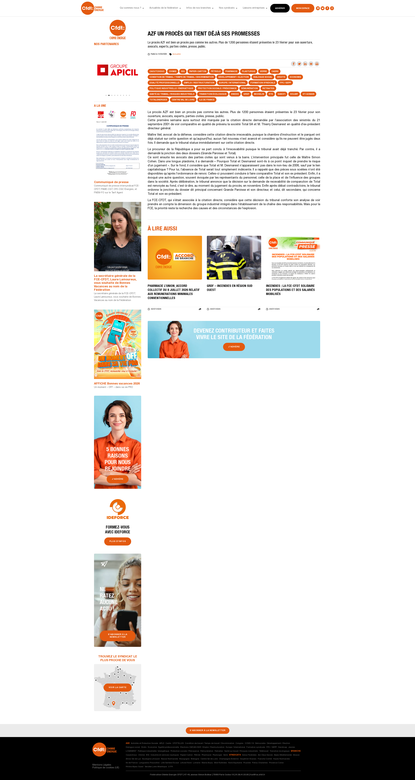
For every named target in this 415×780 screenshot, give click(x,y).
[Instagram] (332, 8)
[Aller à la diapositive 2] (108, 95)
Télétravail (263, 751)
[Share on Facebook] (293, 63)
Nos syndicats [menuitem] (227, 8)
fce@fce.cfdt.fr (257, 775)
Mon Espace (302, 8)
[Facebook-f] (327, 8)
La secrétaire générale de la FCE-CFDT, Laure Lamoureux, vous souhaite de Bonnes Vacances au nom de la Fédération (115, 283)
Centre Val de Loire (183, 100)
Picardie (247, 763)
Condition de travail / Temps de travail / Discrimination (182, 77)
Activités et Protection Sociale (144, 743)
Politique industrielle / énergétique (171, 89)
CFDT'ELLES (178, 743)
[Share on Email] (311, 63)
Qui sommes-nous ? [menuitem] (130, 8)
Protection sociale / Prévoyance (217, 89)
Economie (295, 77)
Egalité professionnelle (164, 83)
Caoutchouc (157, 71)
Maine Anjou (207, 763)
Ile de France (206, 100)
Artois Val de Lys (133, 759)
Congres (239, 743)
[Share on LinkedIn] (305, 63)
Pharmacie (231, 71)
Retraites (268, 89)
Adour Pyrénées (249, 755)
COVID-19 (249, 743)
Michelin (259, 94)
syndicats (235, 755)
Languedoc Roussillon (149, 763)
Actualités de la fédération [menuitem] (163, 8)
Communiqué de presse (111, 182)
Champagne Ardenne (229, 759)
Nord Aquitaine (235, 763)
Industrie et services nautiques (165, 755)
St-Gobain (308, 94)
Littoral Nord (186, 763)
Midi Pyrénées (220, 763)
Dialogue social (262, 77)
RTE (271, 94)
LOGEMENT (131, 751)
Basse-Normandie (169, 759)
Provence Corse (276, 763)
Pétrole (216, 71)
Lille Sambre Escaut (170, 763)
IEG (183, 71)
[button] (143, 8)
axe (128, 743)
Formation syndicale (262, 83)
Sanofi (281, 94)
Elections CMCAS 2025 (190, 747)
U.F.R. (170, 767)
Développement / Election (233, 77)
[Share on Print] (316, 63)
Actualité (176, 54)
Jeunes (291, 747)
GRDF (246, 94)
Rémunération (249, 89)
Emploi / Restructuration (199, 83)
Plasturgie (248, 71)
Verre (263, 71)
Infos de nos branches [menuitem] (198, 8)
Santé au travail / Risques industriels (172, 94)
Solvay (294, 94)
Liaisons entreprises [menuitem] (254, 8)
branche (296, 751)
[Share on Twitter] (299, 63)
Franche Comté (265, 759)
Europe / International (232, 83)
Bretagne (195, 759)
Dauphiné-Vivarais (248, 759)
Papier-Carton (197, 71)
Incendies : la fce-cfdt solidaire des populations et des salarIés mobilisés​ (290, 290)
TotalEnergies (158, 100)
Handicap (282, 747)
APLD (161, 743)
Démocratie (260, 743)
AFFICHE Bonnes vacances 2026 (117, 383)
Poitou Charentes (260, 763)
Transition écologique (212, 94)
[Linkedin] (318, 8)
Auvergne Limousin (151, 759)
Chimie (172, 71)
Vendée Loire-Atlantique (156, 767)
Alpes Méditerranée (283, 755)
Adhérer (280, 8)
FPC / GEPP (285, 83)
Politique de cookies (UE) (105, 768)
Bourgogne (184, 759)
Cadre (275, 71)
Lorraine (196, 763)
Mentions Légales (101, 765)
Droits (281, 77)
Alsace (296, 755)
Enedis (235, 94)
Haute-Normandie (281, 759)
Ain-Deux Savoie (265, 755)
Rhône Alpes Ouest (134, 767)
